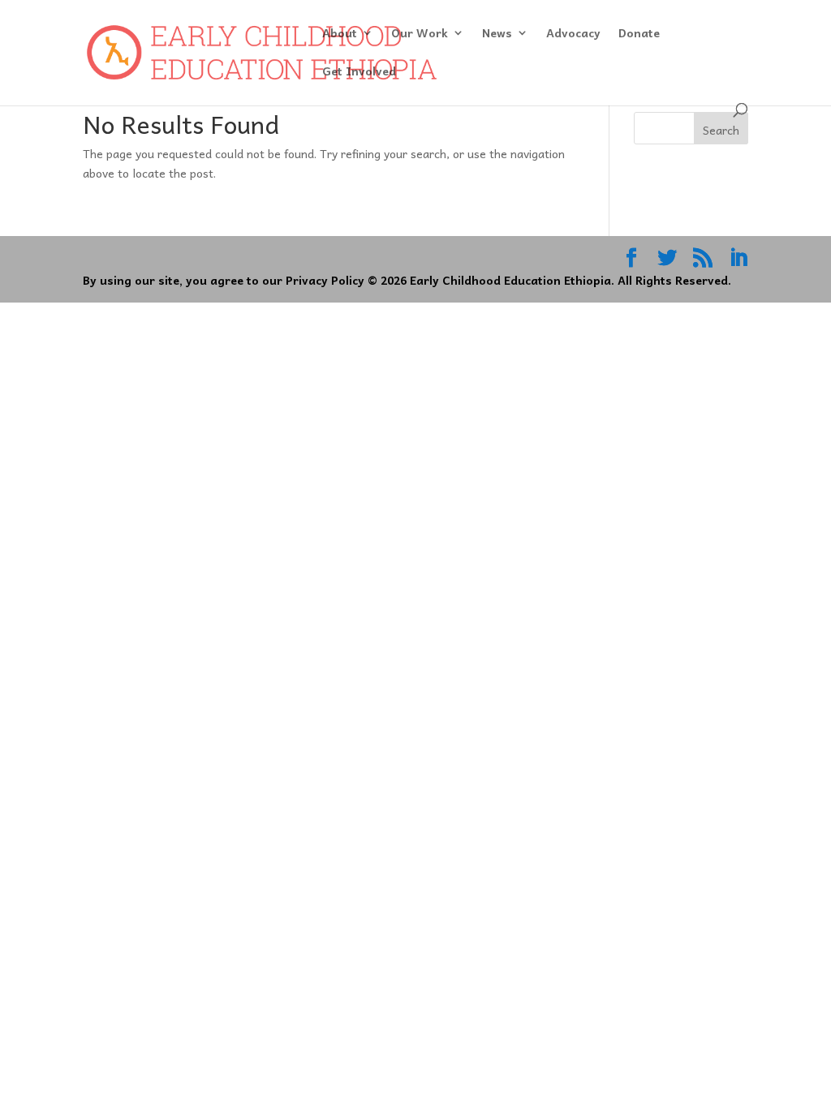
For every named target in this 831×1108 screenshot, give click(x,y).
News (497, 34)
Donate (639, 34)
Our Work (419, 34)
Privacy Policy (325, 280)
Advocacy (573, 34)
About (339, 34)
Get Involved (359, 72)
